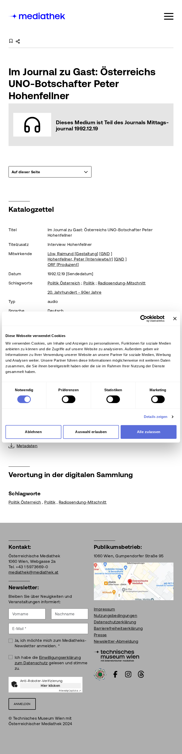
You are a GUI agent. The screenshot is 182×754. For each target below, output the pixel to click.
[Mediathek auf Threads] (141, 674)
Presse (100, 635)
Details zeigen (155, 417)
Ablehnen (33, 432)
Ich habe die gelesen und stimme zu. (51, 663)
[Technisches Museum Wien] (116, 655)
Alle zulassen (148, 432)
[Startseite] (37, 15)
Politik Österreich (64, 283)
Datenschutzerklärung (115, 622)
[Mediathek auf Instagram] (128, 674)
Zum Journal (91, 124)
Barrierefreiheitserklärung (118, 628)
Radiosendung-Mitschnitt (122, 283)
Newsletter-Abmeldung (116, 641)
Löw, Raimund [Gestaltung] (73, 253)
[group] (50, 171)
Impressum (104, 609)
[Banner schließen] (175, 318)
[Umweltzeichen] (100, 673)
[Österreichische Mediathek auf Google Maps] (133, 581)
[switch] (68, 399)
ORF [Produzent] (63, 264)
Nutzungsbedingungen (115, 615)
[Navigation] (168, 16)
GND (105, 253)
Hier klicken (50, 685)
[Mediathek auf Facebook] (115, 674)
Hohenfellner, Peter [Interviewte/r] (80, 259)
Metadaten (27, 446)
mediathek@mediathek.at (34, 572)
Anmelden (22, 704)
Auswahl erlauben (91, 432)
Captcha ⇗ (70, 690)
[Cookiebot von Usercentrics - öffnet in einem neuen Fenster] (143, 318)
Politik (89, 283)
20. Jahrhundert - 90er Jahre (74, 292)
